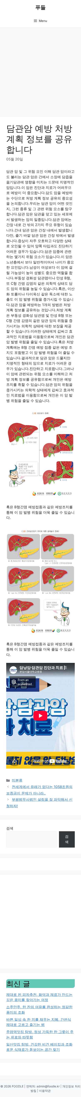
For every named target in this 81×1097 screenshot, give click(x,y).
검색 (9, 828)
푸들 (40, 7)
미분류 (17, 780)
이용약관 (45, 1090)
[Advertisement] (40, 70)
